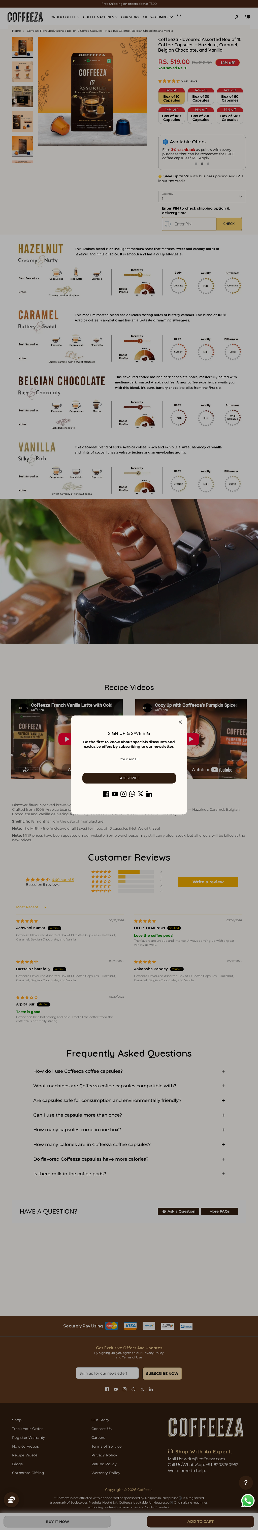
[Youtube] (115, 794)
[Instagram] (123, 794)
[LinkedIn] (149, 794)
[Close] (180, 722)
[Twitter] (141, 794)
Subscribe (129, 778)
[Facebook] (106, 794)
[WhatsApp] (132, 794)
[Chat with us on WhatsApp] (248, 1501)
